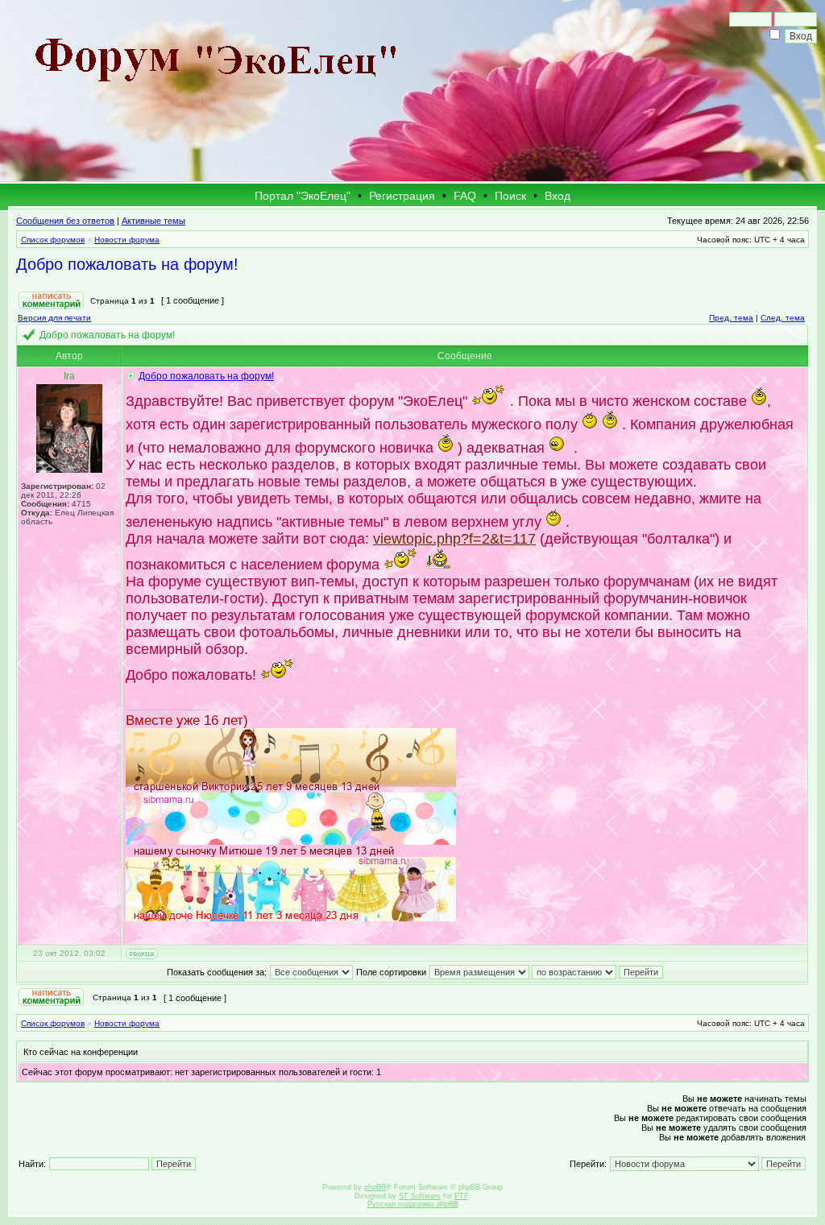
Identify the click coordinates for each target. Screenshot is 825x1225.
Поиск (510, 195)
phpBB (375, 1187)
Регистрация (402, 195)
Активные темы (153, 221)
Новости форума (127, 239)
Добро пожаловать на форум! (127, 264)
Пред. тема (731, 317)
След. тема (783, 317)
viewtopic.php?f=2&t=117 (454, 539)
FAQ (465, 195)
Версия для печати (54, 317)
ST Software (420, 1196)
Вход (557, 195)
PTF (461, 1196)
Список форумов (53, 239)
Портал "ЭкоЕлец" (302, 195)
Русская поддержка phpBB (412, 1204)
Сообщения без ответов (65, 221)
